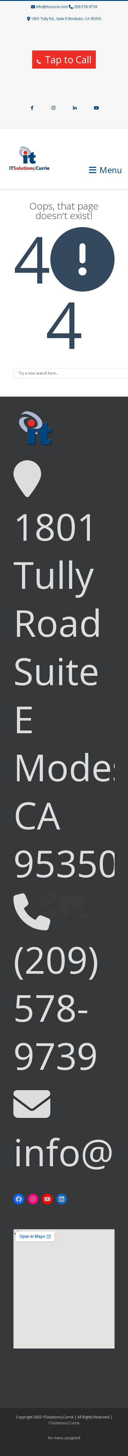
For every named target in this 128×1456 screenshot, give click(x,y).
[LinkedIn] (75, 108)
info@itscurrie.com (52, 6)
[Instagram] (53, 108)
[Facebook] (32, 108)
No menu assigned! (64, 1437)
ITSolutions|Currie (64, 1423)
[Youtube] (96, 108)
